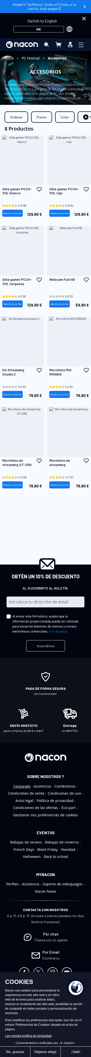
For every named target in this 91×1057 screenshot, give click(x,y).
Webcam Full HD (62, 279)
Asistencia (42, 786)
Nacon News (45, 891)
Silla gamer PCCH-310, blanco (17, 191)
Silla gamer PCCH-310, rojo (64, 191)
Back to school (56, 856)
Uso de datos (58, 631)
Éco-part (68, 807)
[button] (39, 189)
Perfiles (12, 884)
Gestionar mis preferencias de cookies (45, 815)
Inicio (10, 58)
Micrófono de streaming (59, 462)
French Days (23, 849)
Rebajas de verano (25, 842)
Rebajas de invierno (62, 842)
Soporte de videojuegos (62, 884)
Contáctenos (64, 786)
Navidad (68, 849)
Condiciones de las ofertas (35, 807)
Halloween (32, 856)
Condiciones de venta (26, 793)
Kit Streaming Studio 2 (13, 372)
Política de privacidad (55, 800)
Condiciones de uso (64, 793)
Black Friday (47, 849)
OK (38, 29)
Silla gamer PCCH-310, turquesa (17, 281)
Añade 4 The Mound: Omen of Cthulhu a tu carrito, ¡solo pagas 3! (44, 6)
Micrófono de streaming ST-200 (16, 462)
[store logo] (22, 44)
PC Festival (31, 58)
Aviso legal (24, 800)
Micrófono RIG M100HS (60, 372)
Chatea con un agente (50, 940)
